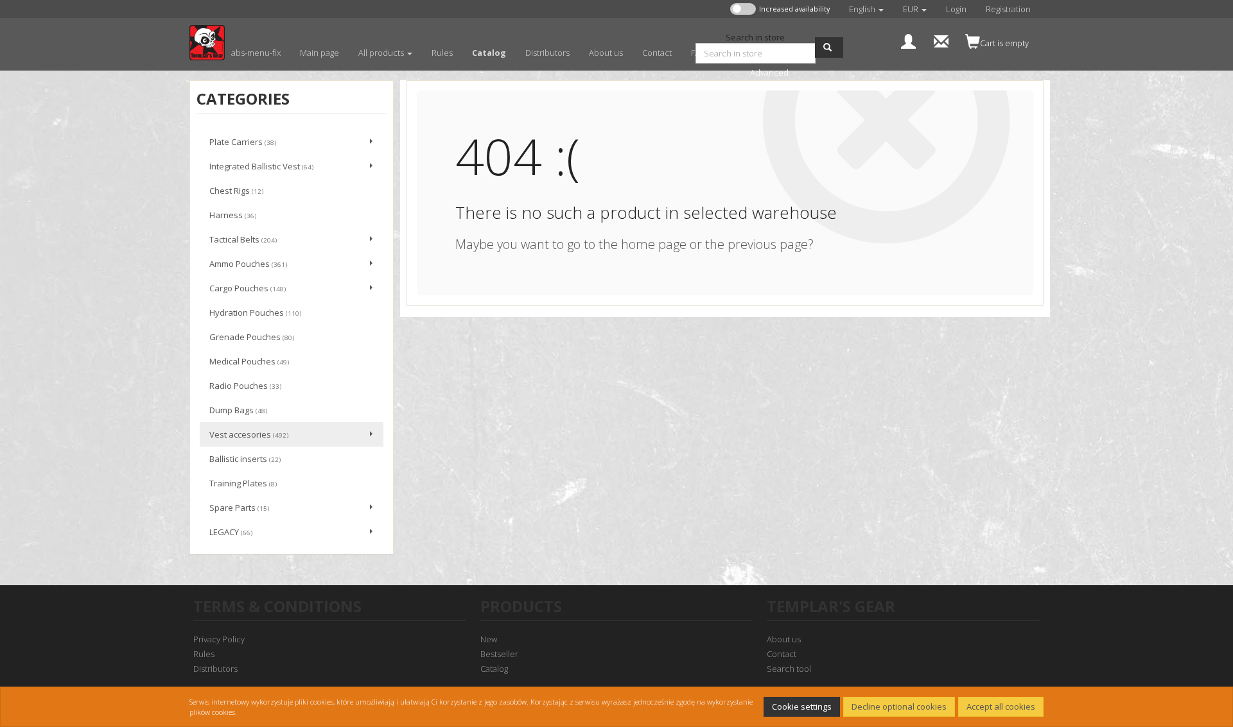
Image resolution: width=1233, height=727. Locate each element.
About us (784, 639)
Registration (1008, 9)
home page (653, 244)
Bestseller (499, 654)
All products (382, 52)
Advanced (769, 72)
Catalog (494, 668)
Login (956, 9)
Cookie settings (802, 706)
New (488, 639)
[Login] (908, 40)
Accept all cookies (1000, 706)
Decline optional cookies (899, 706)
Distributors (215, 668)
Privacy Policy (219, 639)
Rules (203, 654)
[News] (941, 40)
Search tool (789, 668)
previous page (768, 244)
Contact (781, 654)
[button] (866, 9)
